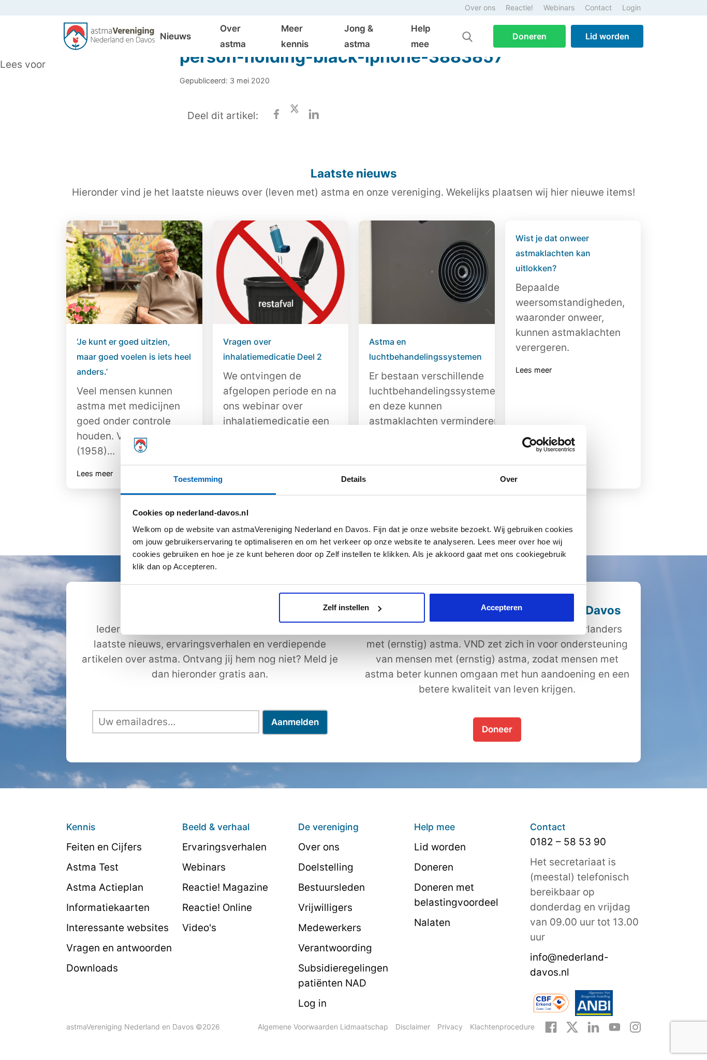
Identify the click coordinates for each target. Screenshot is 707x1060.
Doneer (497, 729)
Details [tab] (353, 479)
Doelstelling (326, 867)
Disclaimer (412, 1026)
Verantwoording (335, 948)
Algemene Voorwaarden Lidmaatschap (323, 1026)
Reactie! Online (217, 908)
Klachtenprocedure (502, 1026)
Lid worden (607, 36)
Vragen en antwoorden (119, 948)
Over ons (480, 7)
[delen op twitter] (294, 116)
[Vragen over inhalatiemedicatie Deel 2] (281, 272)
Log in (312, 1003)
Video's (199, 928)
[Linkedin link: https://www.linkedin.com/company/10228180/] (593, 1026)
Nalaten (432, 923)
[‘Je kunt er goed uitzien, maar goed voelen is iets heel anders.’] (134, 272)
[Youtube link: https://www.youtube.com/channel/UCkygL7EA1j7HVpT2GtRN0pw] (615, 1026)
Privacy (450, 1026)
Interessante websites (117, 928)
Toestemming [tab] (198, 479)
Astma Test (92, 867)
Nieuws (175, 36)
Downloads (92, 968)
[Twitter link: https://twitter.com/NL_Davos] (572, 1026)
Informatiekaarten (108, 908)
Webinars (559, 7)
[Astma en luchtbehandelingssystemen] (427, 272)
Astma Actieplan (104, 887)
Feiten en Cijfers (104, 847)
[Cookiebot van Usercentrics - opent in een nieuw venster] (529, 445)
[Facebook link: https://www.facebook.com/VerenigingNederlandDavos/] (551, 1026)
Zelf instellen (346, 607)
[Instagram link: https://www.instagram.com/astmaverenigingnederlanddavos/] (635, 1026)
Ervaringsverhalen (224, 847)
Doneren (529, 36)
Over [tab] (509, 479)
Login (631, 7)
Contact (598, 7)
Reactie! (519, 7)
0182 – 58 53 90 (568, 842)
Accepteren (501, 607)
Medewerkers (329, 928)
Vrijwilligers (325, 908)
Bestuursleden (331, 887)
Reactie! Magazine (225, 887)
